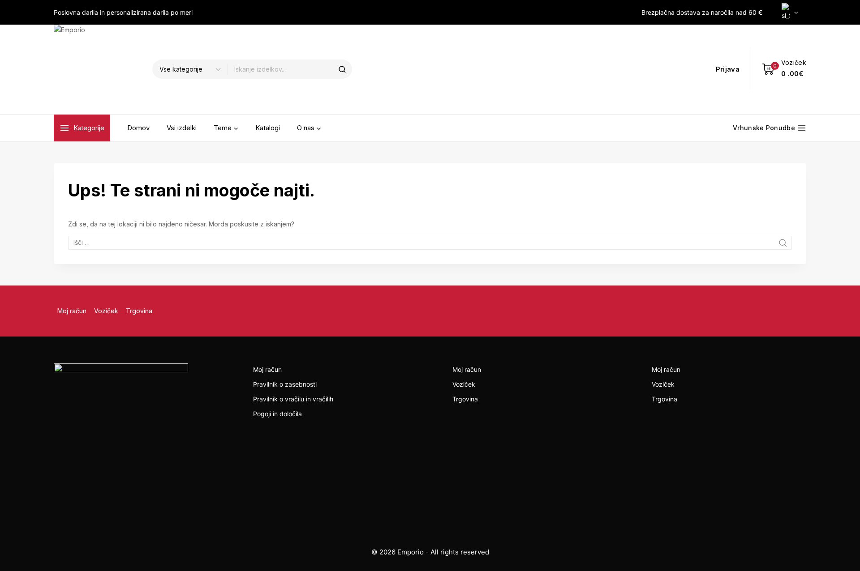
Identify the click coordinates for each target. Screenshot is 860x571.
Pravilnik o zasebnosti (285, 384)
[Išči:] (430, 242)
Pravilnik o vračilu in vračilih (293, 399)
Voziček (106, 311)
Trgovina (139, 311)
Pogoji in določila (277, 414)
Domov (138, 128)
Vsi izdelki (182, 128)
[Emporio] (98, 69)
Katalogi (267, 128)
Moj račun (71, 311)
